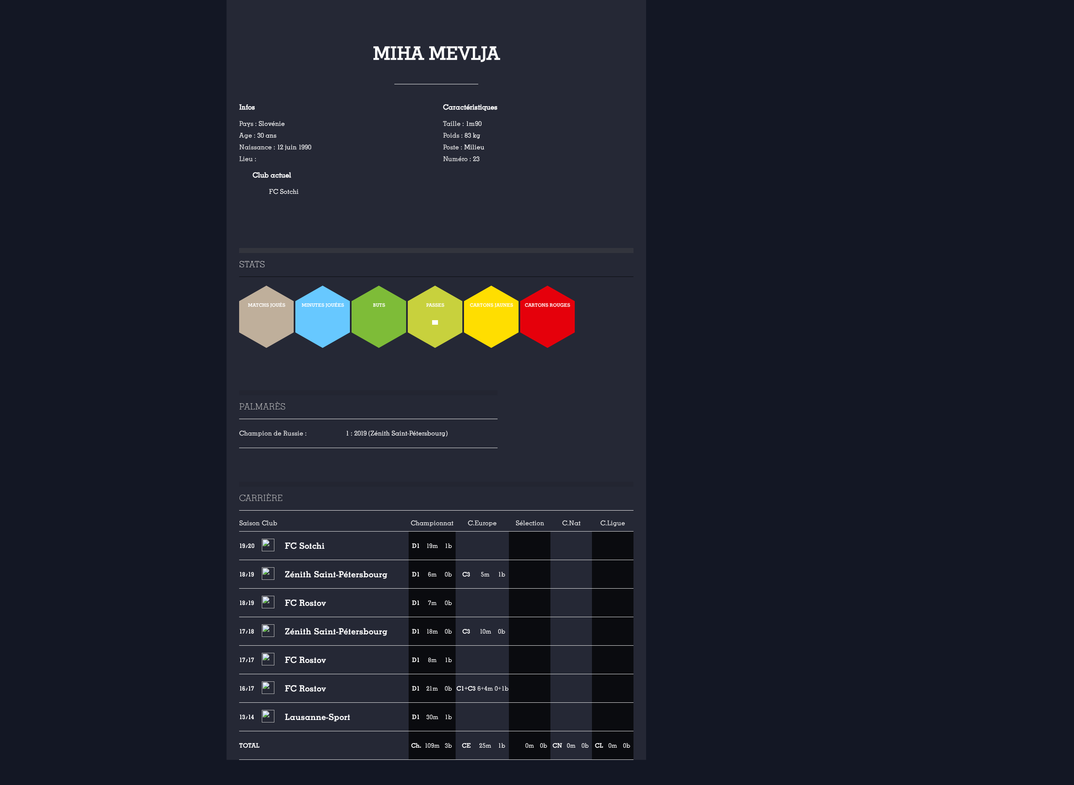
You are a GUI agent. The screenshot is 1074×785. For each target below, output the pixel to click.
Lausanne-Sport (317, 717)
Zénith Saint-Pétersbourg (336, 574)
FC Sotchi (284, 192)
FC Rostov (305, 602)
